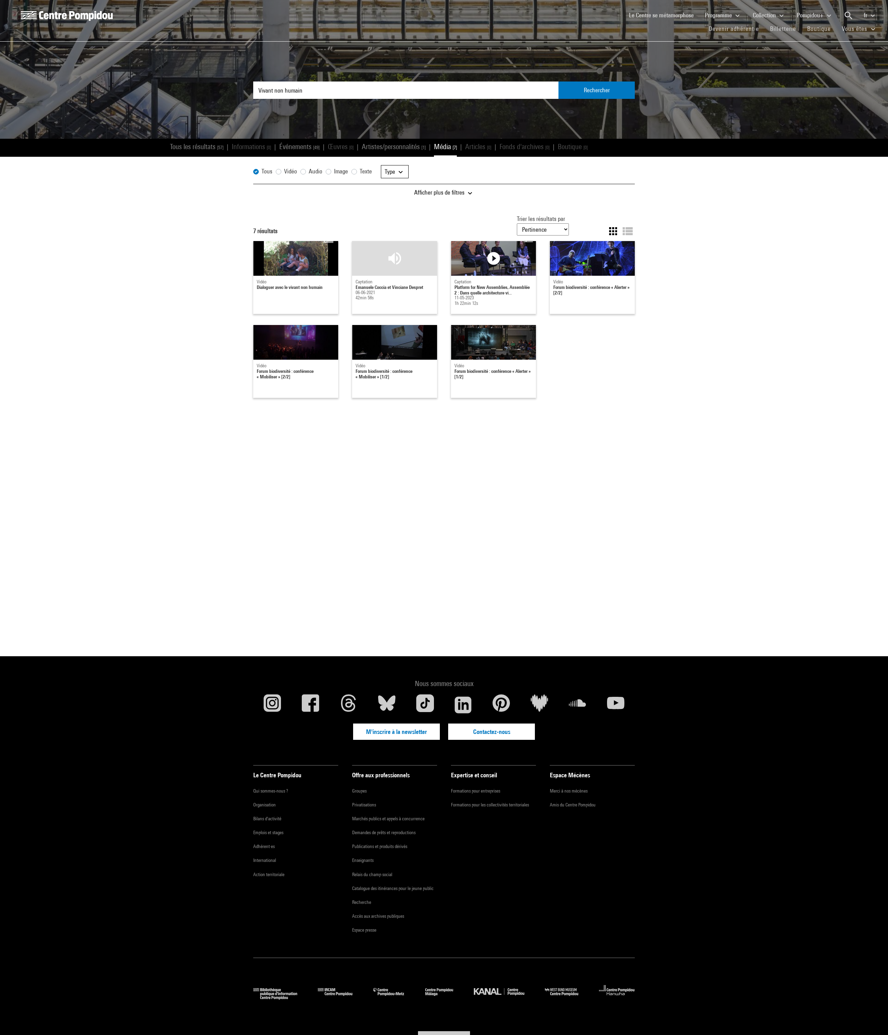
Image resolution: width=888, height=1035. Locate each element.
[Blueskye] (387, 704)
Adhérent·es (264, 846)
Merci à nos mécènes (569, 791)
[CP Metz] (394, 997)
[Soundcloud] (577, 704)
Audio (315, 171)
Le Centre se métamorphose (664, 15)
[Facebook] (310, 704)
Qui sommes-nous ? (270, 791)
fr (866, 15)
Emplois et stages (268, 832)
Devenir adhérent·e (737, 28)
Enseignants (363, 860)
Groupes (359, 791)
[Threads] (349, 704)
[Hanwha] (617, 997)
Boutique (821, 28)
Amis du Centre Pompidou (573, 804)
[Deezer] (539, 704)
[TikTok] (425, 704)
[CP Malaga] (444, 997)
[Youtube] (616, 704)
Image (341, 171)
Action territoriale (268, 874)
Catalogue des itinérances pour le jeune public (393, 888)
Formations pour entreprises (475, 791)
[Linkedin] (463, 704)
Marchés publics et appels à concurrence (388, 818)
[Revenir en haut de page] (871, 1018)
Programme (719, 15)
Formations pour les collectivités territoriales (490, 804)
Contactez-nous (491, 731)
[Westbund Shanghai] (567, 997)
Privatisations (364, 804)
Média (445, 146)
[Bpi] (280, 997)
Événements (299, 146)
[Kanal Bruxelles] (504, 997)
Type (390, 171)
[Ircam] (340, 997)
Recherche (361, 902)
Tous (267, 171)
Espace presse (364, 930)
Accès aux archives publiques (378, 916)
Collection (765, 15)
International (264, 860)
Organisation (264, 804)
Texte (366, 171)
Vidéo (290, 171)
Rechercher (597, 90)
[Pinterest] (501, 704)
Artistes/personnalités (394, 146)
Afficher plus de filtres (440, 192)
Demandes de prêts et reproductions (384, 832)
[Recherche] (848, 16)
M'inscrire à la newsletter (396, 731)
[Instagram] (272, 704)
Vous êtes (855, 28)
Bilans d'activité (267, 818)
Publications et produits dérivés (379, 846)
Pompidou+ (811, 15)
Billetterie (783, 28)
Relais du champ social (372, 874)
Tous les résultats (196, 146)
